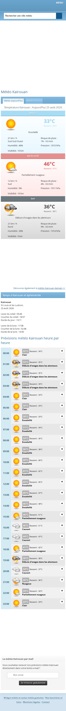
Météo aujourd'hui (13, 100)
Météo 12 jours (33, 100)
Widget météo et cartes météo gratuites (24, 697)
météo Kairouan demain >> (51, 288)
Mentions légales (31, 702)
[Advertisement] (33, 56)
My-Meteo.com (20, 5)
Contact (46, 702)
